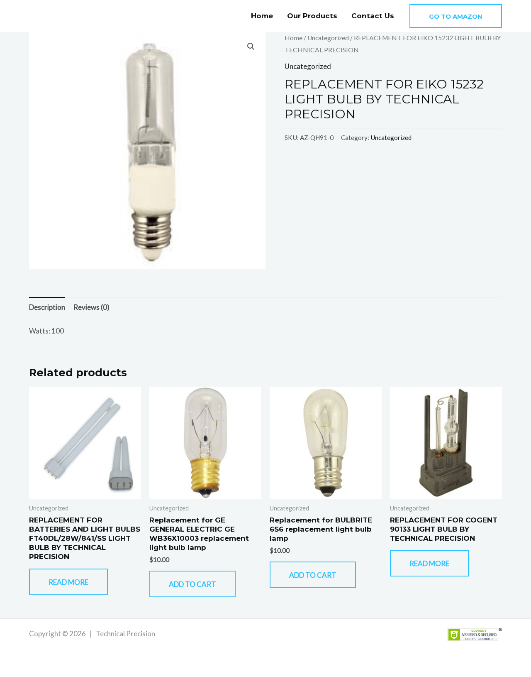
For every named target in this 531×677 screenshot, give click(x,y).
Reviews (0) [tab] (91, 307)
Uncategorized (328, 38)
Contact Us (372, 16)
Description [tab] (47, 307)
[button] (455, 16)
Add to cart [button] (192, 584)
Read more (68, 582)
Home (262, 16)
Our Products (312, 16)
